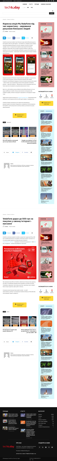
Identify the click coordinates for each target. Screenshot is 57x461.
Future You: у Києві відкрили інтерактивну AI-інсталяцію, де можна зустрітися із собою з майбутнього (46, 72)
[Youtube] (53, 1)
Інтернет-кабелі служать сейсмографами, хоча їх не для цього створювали (46, 122)
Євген (6, 31)
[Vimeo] (51, 1)
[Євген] (4, 31)
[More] (32, 38)
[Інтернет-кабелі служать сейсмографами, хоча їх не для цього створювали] (46, 116)
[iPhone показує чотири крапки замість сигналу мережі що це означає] (5, 415)
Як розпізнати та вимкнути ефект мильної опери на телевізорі (13, 428)
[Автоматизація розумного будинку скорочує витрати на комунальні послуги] (46, 157)
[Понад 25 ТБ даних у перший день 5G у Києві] (46, 54)
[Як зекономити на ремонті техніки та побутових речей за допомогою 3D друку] (5, 421)
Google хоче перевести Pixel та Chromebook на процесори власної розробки (28, 142)
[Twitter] (49, 1)
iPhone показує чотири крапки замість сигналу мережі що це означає (13, 415)
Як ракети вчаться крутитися (45, 201)
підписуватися (52, 94)
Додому (4, 19)
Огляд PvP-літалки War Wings (6, 132)
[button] (52, 10)
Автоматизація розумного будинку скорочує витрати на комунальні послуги (46, 163)
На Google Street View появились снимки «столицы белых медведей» (32, 132)
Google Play (20, 97)
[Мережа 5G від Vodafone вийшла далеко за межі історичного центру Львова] (46, 29)
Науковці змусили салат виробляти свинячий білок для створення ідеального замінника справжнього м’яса (46, 176)
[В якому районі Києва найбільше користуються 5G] (46, 42)
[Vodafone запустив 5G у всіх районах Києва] (46, 79)
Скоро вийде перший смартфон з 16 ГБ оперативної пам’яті (15, 132)
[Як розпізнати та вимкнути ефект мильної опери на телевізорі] (5, 428)
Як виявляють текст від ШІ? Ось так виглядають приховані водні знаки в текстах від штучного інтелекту (46, 135)
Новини (15, 136)
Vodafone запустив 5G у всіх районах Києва (46, 85)
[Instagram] (47, 1)
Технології (9, 122)
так (40, 94)
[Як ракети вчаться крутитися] (46, 196)
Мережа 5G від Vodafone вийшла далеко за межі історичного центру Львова (46, 35)
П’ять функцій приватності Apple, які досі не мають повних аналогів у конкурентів (46, 189)
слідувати (46, 94)
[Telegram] (46, 447)
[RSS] (42, 447)
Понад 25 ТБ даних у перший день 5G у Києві (46, 60)
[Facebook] (46, 1)
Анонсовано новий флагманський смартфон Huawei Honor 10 (23, 132)
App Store (26, 97)
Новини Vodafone (10, 19)
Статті (6, 136)
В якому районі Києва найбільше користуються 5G (46, 48)
